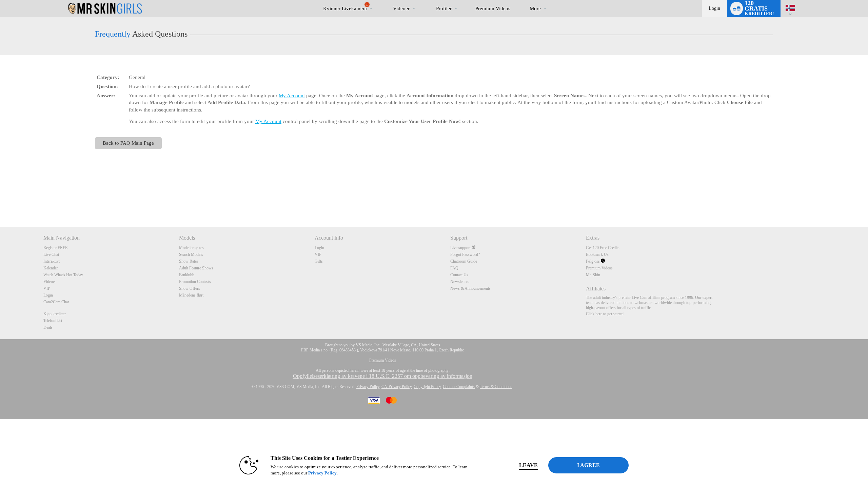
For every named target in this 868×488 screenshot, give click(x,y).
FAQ (454, 268)
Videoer (401, 8)
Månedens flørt (191, 295)
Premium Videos (599, 268)
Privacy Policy (367, 386)
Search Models (191, 254)
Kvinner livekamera (345, 7)
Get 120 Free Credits (602, 247)
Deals (48, 327)
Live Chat (51, 254)
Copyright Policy (427, 386)
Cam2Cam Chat (56, 302)
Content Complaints (459, 386)
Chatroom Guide (463, 261)
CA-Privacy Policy (396, 386)
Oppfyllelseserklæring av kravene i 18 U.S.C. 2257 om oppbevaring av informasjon (382, 376)
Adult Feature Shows (196, 268)
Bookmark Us (597, 254)
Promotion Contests (195, 281)
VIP (46, 288)
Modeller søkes (191, 247)
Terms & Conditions (496, 386)
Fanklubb (186, 274)
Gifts (319, 261)
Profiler (444, 8)
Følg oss (593, 261)
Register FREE (55, 247)
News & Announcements (470, 288)
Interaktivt (51, 261)
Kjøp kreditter (54, 313)
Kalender (50, 268)
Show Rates (188, 261)
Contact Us (459, 274)
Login (714, 8)
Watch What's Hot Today (63, 274)
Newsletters (459, 281)
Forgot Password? (465, 254)
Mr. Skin (593, 274)
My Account (292, 95)
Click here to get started (605, 313)
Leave (528, 465)
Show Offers (189, 288)
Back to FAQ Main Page (128, 143)
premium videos (492, 8)
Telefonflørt (52, 320)
